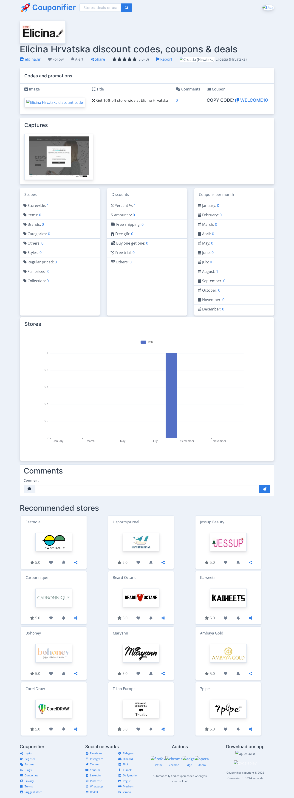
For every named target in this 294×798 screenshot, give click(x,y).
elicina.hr (32, 59)
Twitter (94, 764)
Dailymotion (130, 775)
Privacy (29, 781)
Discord (128, 759)
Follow (58, 59)
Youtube (95, 770)
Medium (128, 786)
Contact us (31, 775)
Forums (29, 764)
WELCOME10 (253, 100)
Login (28, 753)
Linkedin (95, 775)
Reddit (94, 792)
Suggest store (33, 792)
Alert (78, 59)
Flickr (126, 764)
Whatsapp (96, 786)
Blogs (28, 770)
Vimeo (127, 792)
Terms (29, 786)
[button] (267, 7)
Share (99, 59)
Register (30, 759)
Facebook (96, 753)
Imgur (126, 781)
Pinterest (96, 781)
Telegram (129, 753)
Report (165, 59)
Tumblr (127, 770)
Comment (31, 480)
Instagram (96, 759)
